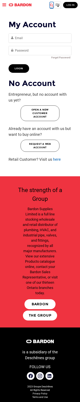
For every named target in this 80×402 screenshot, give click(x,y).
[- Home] (20, 4)
